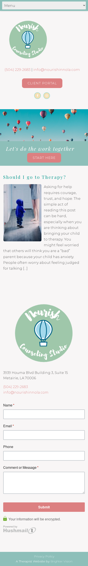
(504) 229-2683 (17, 69)
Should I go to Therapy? (34, 177)
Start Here (44, 158)
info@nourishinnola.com (56, 69)
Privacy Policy (44, 556)
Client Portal (42, 83)
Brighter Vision (61, 561)
